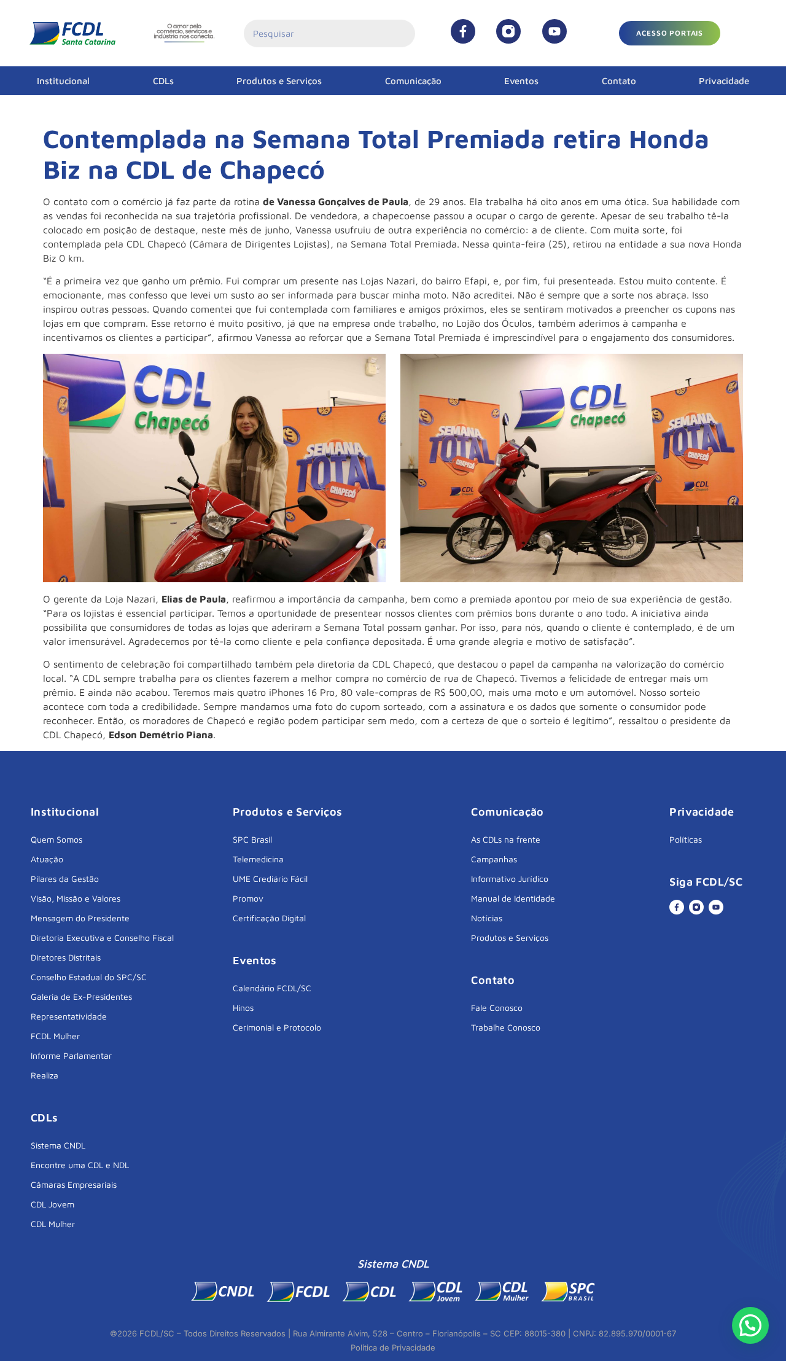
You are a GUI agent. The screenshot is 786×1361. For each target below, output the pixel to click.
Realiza (44, 1075)
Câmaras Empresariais (74, 1184)
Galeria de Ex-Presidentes (81, 996)
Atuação (47, 859)
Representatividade (69, 1016)
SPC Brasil (252, 839)
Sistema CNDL (58, 1145)
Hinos (243, 1007)
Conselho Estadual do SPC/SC (89, 977)
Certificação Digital (269, 918)
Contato (619, 81)
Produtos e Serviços (279, 81)
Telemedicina (258, 859)
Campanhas (494, 859)
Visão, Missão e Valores (75, 898)
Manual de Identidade (513, 898)
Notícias (486, 918)
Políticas (685, 839)
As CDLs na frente (505, 839)
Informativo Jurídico (509, 878)
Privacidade (724, 81)
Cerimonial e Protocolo (277, 1027)
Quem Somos (56, 839)
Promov (248, 898)
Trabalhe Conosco (505, 1027)
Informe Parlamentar (71, 1055)
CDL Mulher (53, 1224)
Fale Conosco (497, 1007)
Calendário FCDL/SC (272, 988)
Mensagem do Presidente (80, 918)
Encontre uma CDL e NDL (80, 1165)
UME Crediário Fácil (270, 878)
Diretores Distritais (66, 957)
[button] (669, 33)
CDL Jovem (52, 1204)
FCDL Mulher (55, 1036)
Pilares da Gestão (65, 878)
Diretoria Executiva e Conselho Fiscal (102, 937)
